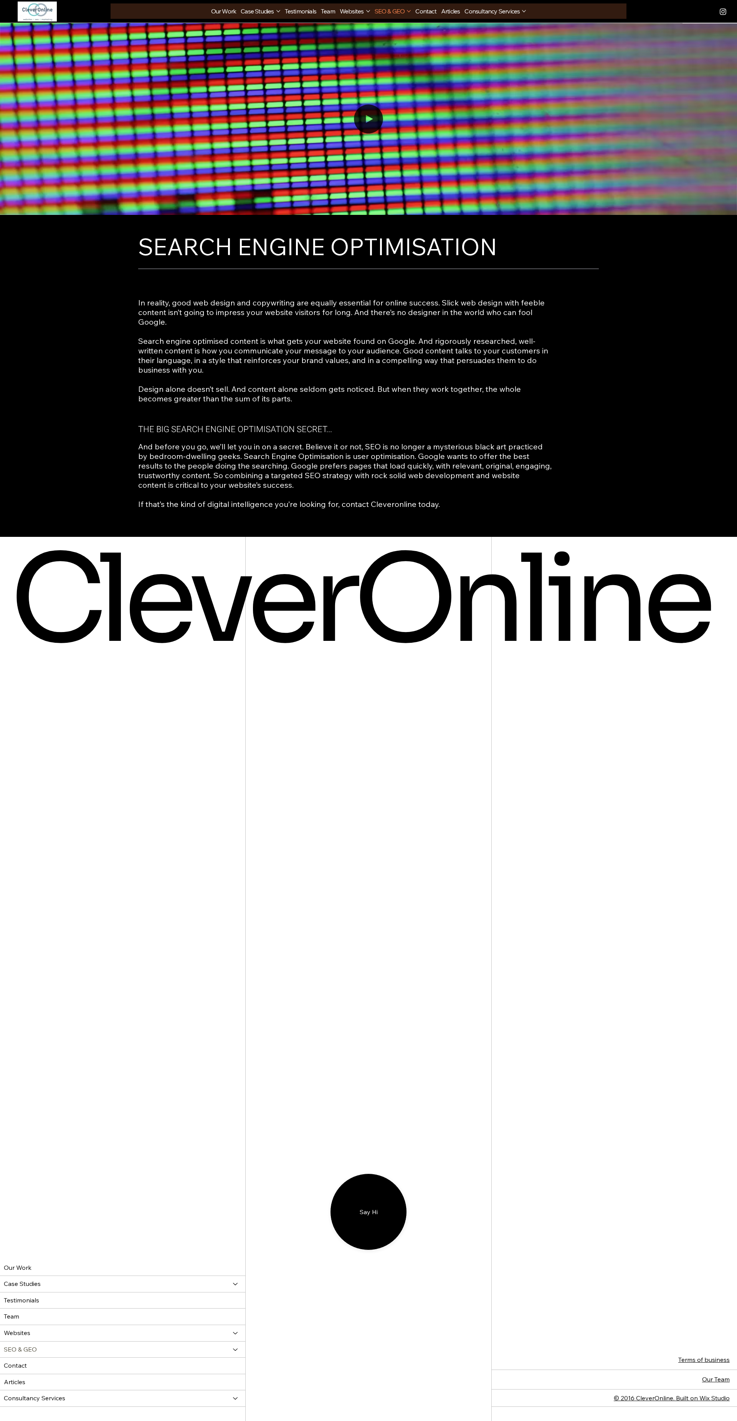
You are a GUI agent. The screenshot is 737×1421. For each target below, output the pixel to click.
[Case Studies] (235, 1284)
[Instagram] (700, 11)
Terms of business (704, 1359)
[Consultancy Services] (235, 1398)
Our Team (716, 1379)
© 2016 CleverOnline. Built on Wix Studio (672, 1398)
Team (11, 1316)
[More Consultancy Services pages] (524, 11)
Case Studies (22, 1283)
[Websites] (235, 1333)
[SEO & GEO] (235, 1350)
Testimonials (21, 1300)
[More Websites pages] (368, 11)
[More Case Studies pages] (278, 11)
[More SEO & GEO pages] (409, 11)
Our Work (17, 1267)
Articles (14, 1382)
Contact (15, 1365)
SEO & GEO (20, 1349)
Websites (17, 1333)
